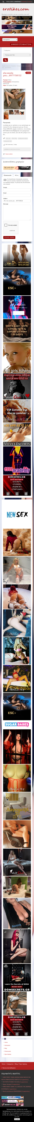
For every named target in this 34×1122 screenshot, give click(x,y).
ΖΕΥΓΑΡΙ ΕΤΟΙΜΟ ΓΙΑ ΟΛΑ (11, 1082)
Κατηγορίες (7, 1045)
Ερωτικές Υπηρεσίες (11, 65)
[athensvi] (17, 692)
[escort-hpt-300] (17, 847)
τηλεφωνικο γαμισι (22, 138)
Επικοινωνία (8, 1051)
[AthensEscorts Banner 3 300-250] (17, 422)
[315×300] (17, 399)
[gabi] (17, 763)
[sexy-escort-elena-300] (17, 897)
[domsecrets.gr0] (17, 990)
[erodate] (17, 341)
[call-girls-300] (17, 372)
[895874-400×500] (17, 963)
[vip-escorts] (17, 295)
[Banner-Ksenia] (17, 636)
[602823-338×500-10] (17, 928)
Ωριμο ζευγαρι (7, 1084)
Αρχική (3, 65)
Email (4, 193)
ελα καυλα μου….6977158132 (12, 74)
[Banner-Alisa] (17, 791)
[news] (17, 528)
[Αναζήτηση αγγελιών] (5, 60)
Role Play (14, 138)
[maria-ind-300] (17, 664)
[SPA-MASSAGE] (17, 819)
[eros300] (17, 474)
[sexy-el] (17, 608)
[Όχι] (32, 1114)
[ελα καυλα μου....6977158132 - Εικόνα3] (16, 112)
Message (5, 204)
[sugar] (17, 728)
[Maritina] (17, 555)
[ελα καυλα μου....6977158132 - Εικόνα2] (11, 112)
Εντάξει (17, 1119)
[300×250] (17, 267)
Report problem (9, 154)
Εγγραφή (24, 1)
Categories (10, 1064)
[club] (17, 875)
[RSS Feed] (3, 1)
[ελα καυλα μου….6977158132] (14, 99)
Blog (6, 1048)
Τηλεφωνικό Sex (20, 65)
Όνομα (5, 187)
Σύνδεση (29, 1)
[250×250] (15, 1014)
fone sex (8, 138)
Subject (5, 198)
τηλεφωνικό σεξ (7, 141)
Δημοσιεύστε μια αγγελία (21, 44)
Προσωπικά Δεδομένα (9, 1068)
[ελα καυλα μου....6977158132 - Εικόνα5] (6, 117)
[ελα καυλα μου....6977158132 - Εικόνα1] (6, 112)
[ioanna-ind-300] (17, 583)
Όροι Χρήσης (8, 1054)
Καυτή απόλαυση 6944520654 (12, 1091)
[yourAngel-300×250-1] (17, 318)
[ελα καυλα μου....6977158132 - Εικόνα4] (22, 112)
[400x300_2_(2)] (17, 495)
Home (6, 1042)
